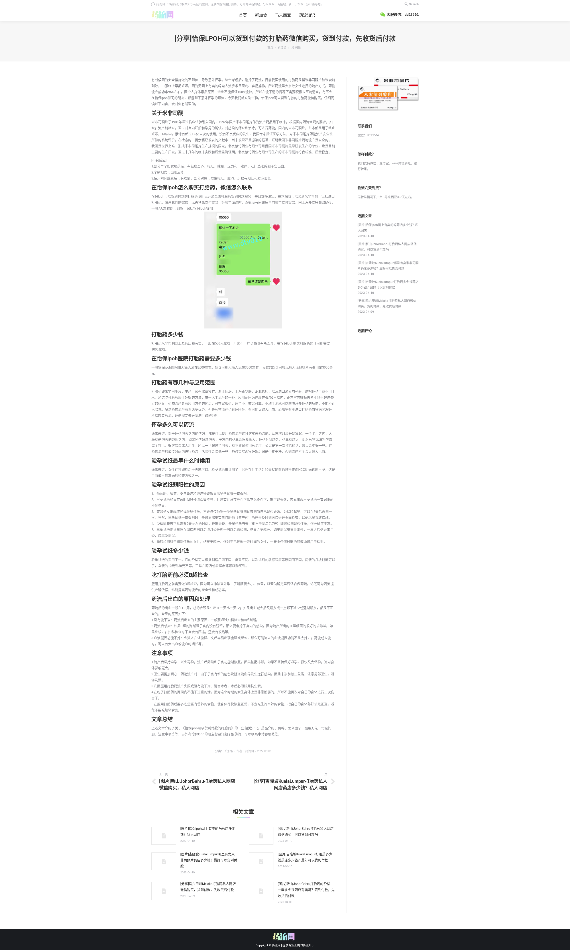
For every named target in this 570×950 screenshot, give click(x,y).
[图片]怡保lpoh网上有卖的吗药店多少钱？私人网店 (207, 832)
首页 (270, 47)
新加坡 (282, 47)
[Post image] (163, 836)
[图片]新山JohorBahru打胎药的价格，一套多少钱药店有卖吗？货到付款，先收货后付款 (306, 890)
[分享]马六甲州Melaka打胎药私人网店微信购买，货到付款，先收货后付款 (208, 887)
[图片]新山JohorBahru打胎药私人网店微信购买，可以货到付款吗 (306, 832)
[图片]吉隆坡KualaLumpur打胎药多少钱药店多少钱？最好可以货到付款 (305, 857)
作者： (245, 751)
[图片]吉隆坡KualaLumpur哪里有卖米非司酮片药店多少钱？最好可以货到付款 (208, 860)
